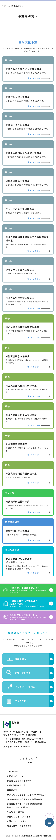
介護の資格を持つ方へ (17, 785)
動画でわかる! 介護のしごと (20, 807)
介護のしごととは (15, 776)
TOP (4, 6)
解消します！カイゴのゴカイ (20, 826)
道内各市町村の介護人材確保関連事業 (24, 799)
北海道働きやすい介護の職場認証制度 (24, 804)
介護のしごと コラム (16, 821)
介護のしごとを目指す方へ (19, 781)
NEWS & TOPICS (15, 812)
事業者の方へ (13, 790)
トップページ (13, 772)
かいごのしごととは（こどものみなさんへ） (28, 795)
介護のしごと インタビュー (20, 817)
